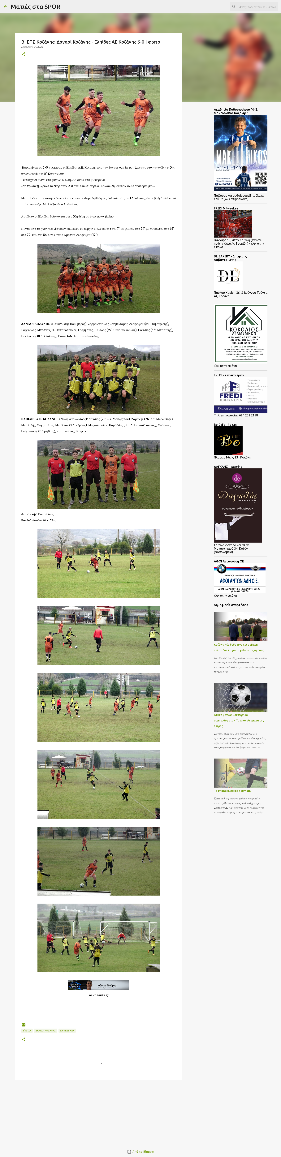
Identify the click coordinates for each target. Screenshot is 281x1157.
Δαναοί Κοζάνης (46, 1030)
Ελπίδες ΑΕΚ (67, 1030)
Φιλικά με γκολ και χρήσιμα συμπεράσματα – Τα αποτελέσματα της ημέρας (239, 720)
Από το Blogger (143, 1151)
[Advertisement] (46, 1113)
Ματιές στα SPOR (35, 6)
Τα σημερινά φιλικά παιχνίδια (232, 790)
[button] (23, 54)
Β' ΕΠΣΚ (27, 1030)
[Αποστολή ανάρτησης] (23, 1026)
